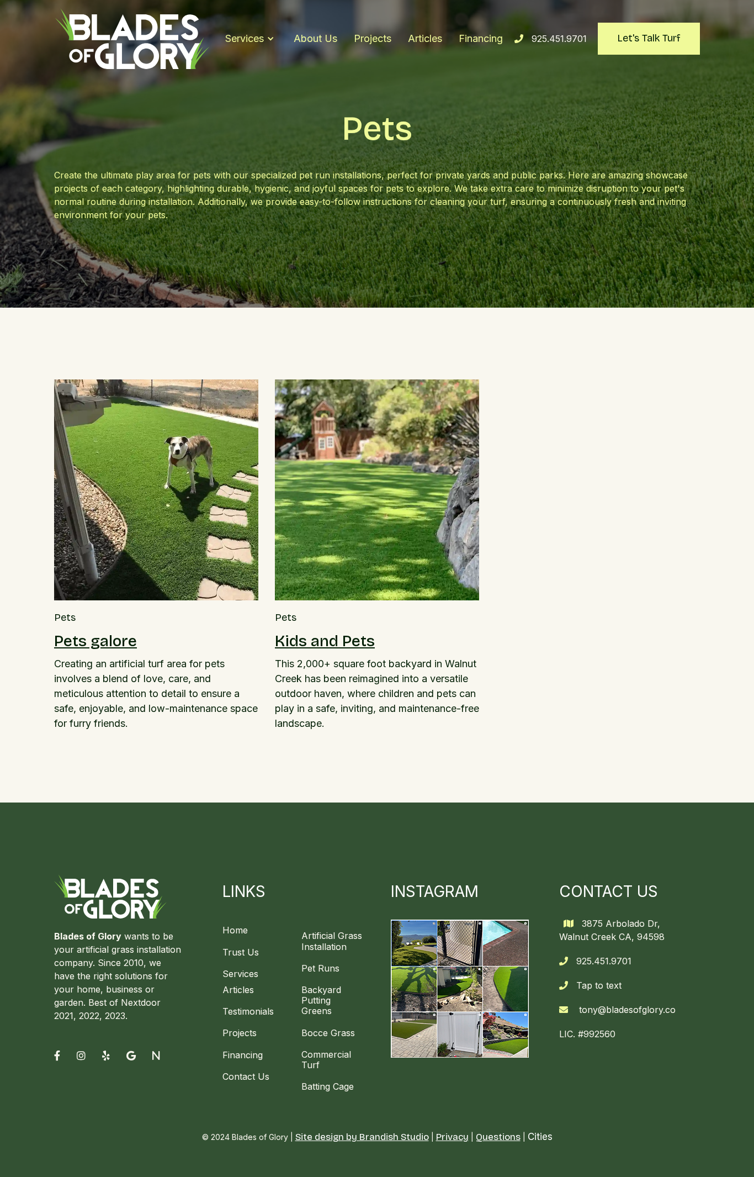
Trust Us (240, 952)
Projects (372, 38)
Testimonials (248, 1011)
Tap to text (599, 985)
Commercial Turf (326, 1059)
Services (240, 973)
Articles (425, 38)
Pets (65, 618)
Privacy (452, 1137)
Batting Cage (327, 1086)
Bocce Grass (328, 1032)
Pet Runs (320, 968)
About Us (315, 38)
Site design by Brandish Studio (362, 1137)
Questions (498, 1137)
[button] (249, 38)
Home (235, 930)
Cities (540, 1136)
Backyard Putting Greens (321, 1000)
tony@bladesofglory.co (627, 1009)
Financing (481, 38)
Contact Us (245, 1076)
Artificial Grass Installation (331, 941)
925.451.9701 (559, 38)
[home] (132, 38)
